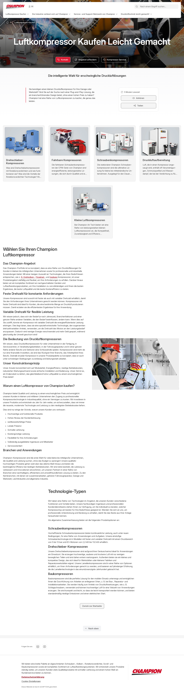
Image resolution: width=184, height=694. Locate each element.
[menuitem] (17, 14)
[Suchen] (136, 6)
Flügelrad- (40, 277)
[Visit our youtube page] (44, 646)
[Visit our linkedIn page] (37, 646)
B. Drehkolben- (28, 277)
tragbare (54, 277)
